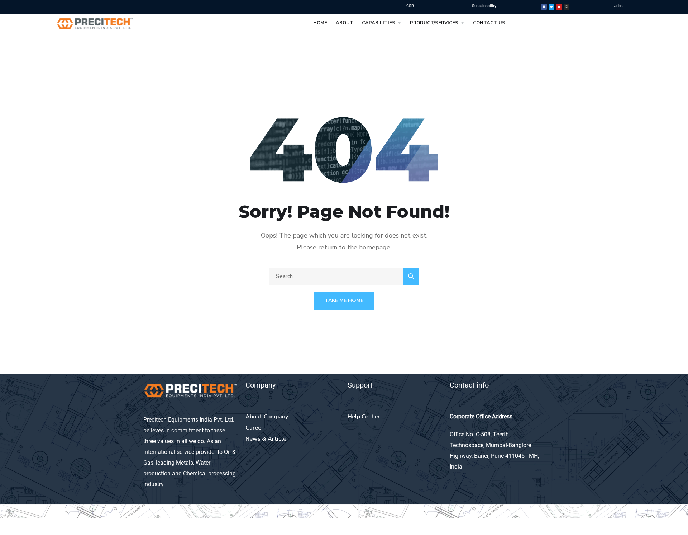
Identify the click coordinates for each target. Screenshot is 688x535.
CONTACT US (489, 23)
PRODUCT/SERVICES (434, 23)
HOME (320, 23)
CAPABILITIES (378, 23)
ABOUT (344, 23)
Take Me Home (344, 300)
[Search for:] (344, 276)
